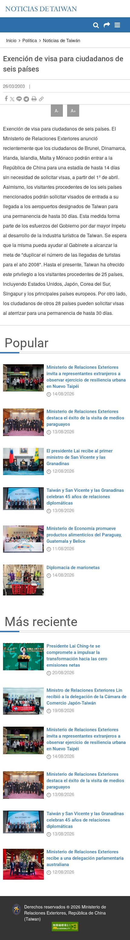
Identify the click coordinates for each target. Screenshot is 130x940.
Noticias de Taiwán (61, 40)
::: (6, 3)
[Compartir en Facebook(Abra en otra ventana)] (6, 98)
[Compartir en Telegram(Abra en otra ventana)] (26, 98)
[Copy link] (41, 98)
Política (29, 40)
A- (57, 111)
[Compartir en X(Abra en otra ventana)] (12, 98)
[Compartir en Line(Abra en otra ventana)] (19, 98)
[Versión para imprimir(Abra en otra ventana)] (34, 98)
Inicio (11, 40)
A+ (73, 111)
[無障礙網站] (65, 926)
